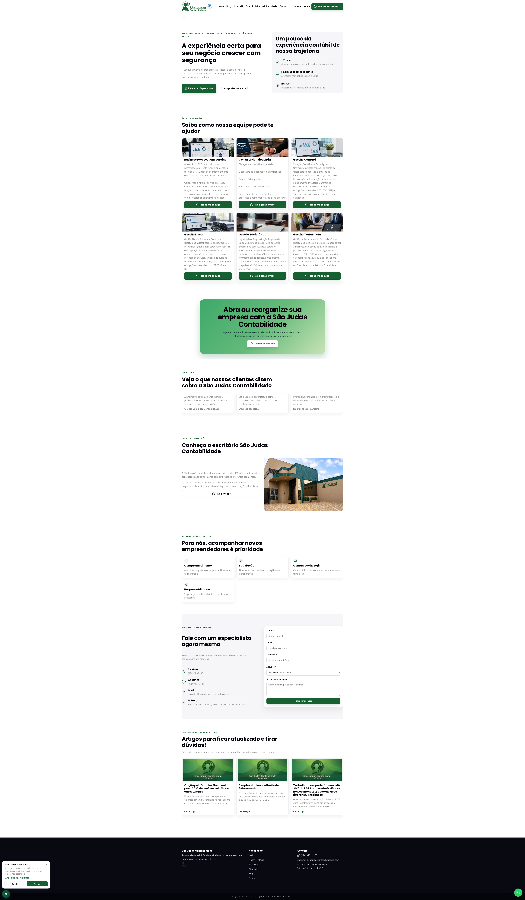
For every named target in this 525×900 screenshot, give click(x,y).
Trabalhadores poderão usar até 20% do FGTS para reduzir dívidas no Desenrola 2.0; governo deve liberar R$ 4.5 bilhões (317, 790)
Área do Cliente (302, 6)
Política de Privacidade (264, 6)
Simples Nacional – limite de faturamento (259, 786)
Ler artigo (189, 811)
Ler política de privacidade (17, 877)
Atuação (253, 868)
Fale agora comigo (303, 701)
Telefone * (271, 654)
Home (221, 6)
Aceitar (37, 884)
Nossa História (242, 6)
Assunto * (271, 666)
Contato (284, 6)
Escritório (254, 864)
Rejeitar (15, 884)
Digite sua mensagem (277, 679)
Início (251, 855)
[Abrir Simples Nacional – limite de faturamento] (263, 770)
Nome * (270, 630)
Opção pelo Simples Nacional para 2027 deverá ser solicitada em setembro (206, 788)
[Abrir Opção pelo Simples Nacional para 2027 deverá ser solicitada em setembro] (208, 770)
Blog (228, 6)
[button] (518, 893)
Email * (269, 642)
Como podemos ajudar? (234, 88)
